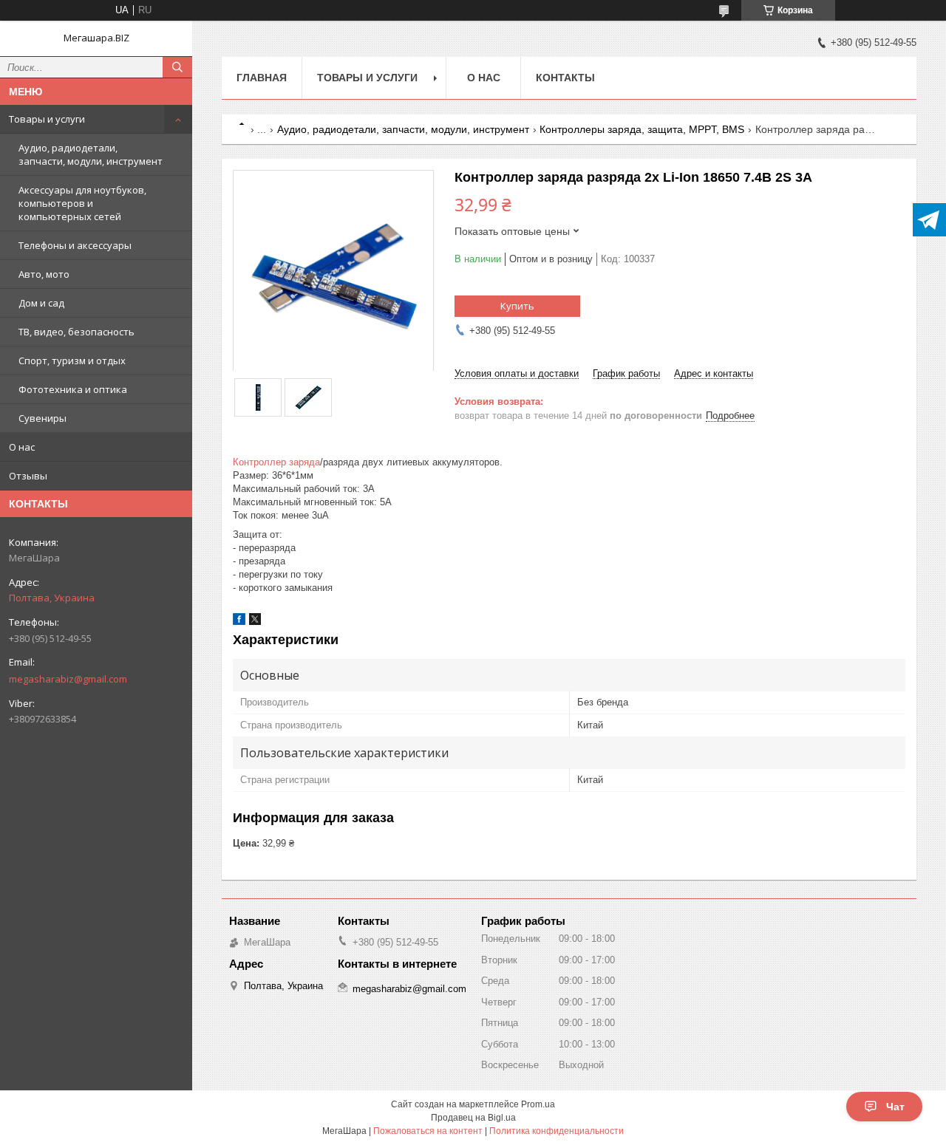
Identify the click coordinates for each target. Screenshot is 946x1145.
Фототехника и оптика (72, 389)
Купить (517, 305)
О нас (22, 447)
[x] (255, 621)
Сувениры (42, 418)
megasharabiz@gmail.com (68, 679)
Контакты (565, 77)
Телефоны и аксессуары (75, 245)
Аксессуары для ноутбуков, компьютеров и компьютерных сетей (82, 203)
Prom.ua (538, 1104)
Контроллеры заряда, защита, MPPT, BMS (642, 129)
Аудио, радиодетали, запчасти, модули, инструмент (90, 154)
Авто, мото (43, 274)
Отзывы (28, 475)
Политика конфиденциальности (556, 1131)
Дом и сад (41, 303)
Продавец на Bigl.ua (473, 1117)
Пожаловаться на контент (428, 1131)
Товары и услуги (47, 119)
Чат (895, 1106)
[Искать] (177, 67)
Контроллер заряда (276, 462)
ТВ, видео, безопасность (76, 331)
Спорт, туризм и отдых (72, 360)
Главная (261, 77)
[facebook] (239, 621)
